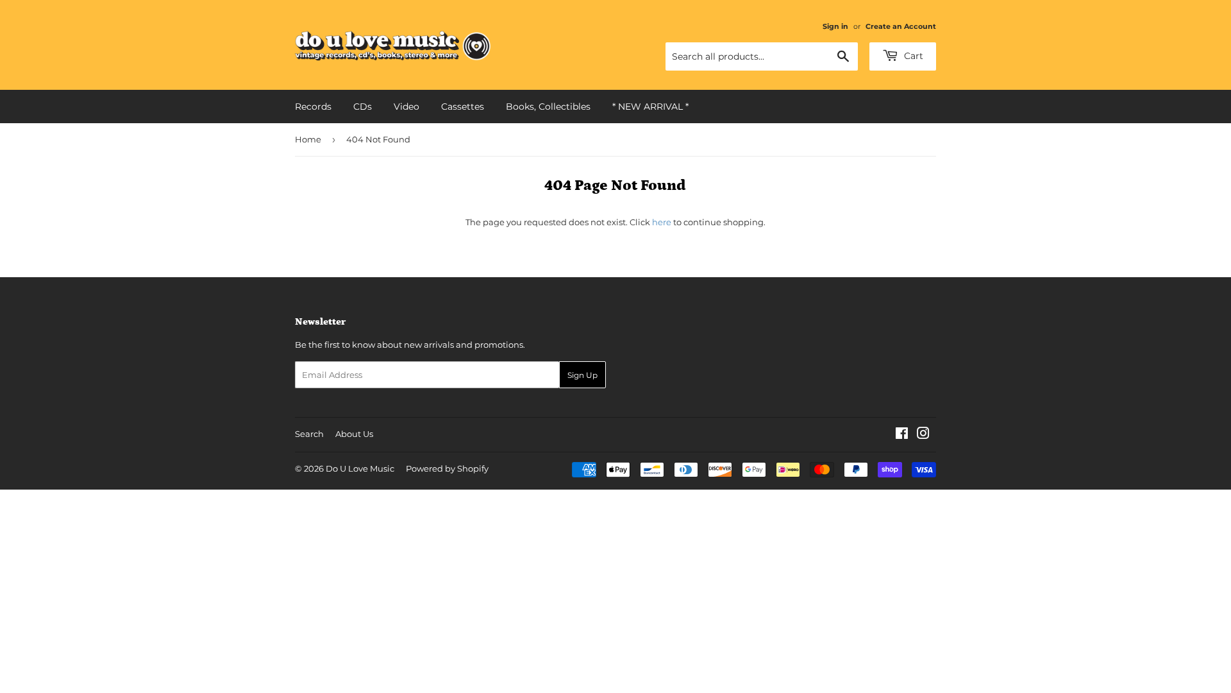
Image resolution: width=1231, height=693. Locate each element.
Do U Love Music (360, 468)
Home (308, 139)
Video (406, 106)
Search (309, 434)
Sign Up (582, 375)
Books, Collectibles (548, 106)
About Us (354, 434)
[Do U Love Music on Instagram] (923, 435)
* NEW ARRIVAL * (650, 106)
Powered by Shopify (447, 468)
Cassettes (462, 106)
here (661, 222)
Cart (912, 56)
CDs (362, 106)
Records (313, 106)
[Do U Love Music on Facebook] (902, 435)
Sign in (835, 26)
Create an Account (901, 26)
